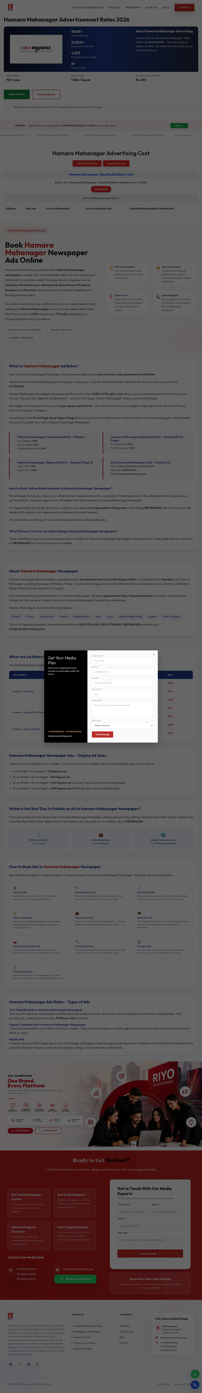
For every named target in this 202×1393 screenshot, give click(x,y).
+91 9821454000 (74, 731)
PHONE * (96, 678)
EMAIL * (95, 667)
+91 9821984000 (56, 731)
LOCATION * (97, 689)
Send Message (102, 734)
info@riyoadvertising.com (60, 736)
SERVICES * (97, 721)
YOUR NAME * (98, 656)
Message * (97, 700)
